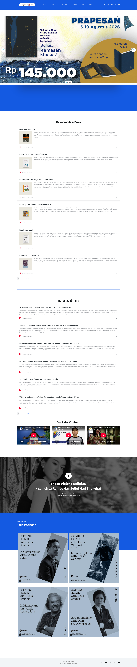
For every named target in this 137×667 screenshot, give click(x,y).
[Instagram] (112, 4)
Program (65, 4)
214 (27, 413)
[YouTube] (119, 4)
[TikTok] (115, 4)
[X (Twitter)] (108, 4)
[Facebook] (104, 4)
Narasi (83, 4)
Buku (44, 4)
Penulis (54, 4)
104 (27, 278)
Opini (75, 4)
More (90, 4)
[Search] (68, 12)
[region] (68, 50)
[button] (3, 50)
